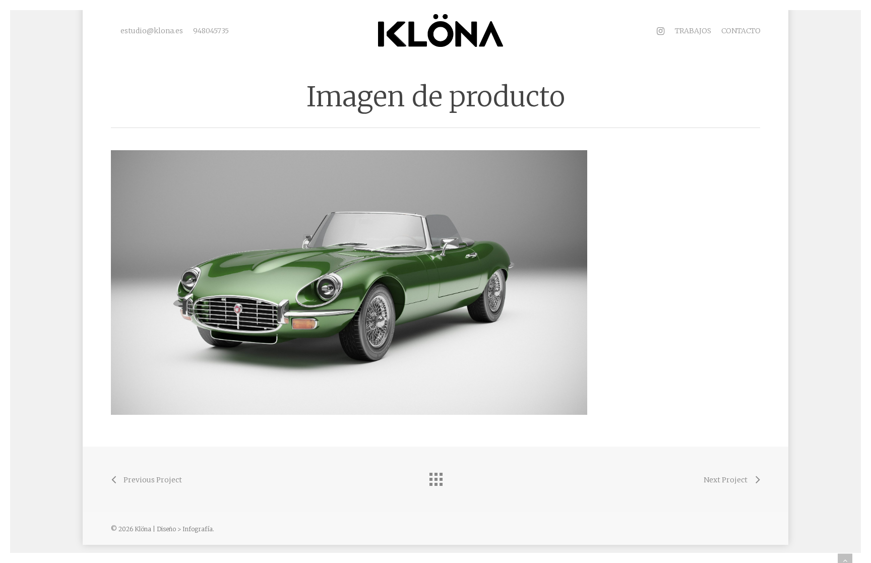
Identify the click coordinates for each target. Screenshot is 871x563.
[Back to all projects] (435, 477)
